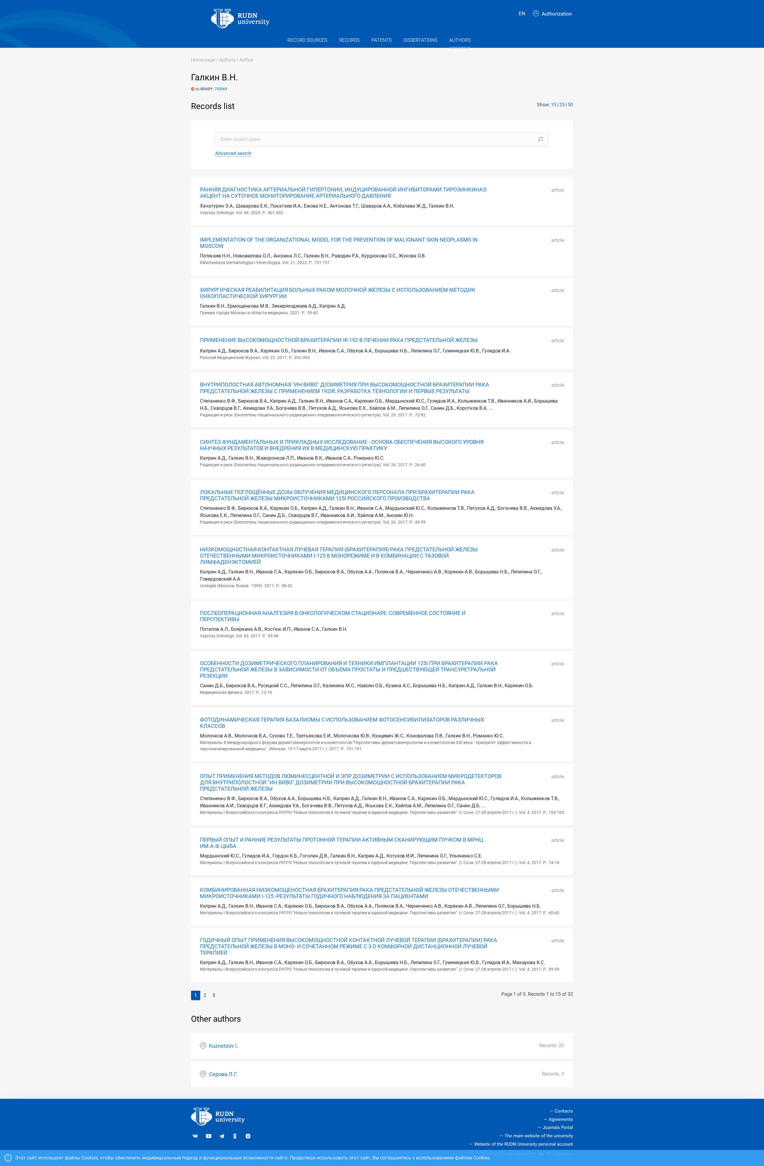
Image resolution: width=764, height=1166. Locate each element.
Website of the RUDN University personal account (523, 1144)
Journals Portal (558, 1127)
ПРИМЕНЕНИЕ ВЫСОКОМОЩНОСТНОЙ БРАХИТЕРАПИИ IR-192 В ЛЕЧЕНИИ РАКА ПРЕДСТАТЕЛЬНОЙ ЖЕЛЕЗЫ (339, 340)
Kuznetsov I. (223, 1046)
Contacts (564, 1111)
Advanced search (233, 153)
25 (562, 105)
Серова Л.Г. (223, 1074)
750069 (221, 89)
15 (553, 105)
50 (570, 105)
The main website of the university (539, 1136)
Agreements (561, 1119)
